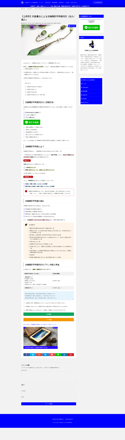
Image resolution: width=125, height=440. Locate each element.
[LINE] (58, 354)
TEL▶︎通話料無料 (98, 2)
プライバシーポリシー (58, 419)
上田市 (30, 23)
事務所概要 (54, 2)
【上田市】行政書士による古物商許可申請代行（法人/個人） (46, 8)
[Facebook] (26, 354)
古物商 (45, 23)
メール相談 (49, 319)
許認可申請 (29, 8)
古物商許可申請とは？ (31, 89)
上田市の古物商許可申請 (36, 23)
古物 (42, 23)
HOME (23, 8)
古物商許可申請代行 (57, 23)
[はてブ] (45, 354)
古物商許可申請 (50, 23)
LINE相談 (67, 2)
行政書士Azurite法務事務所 (31, 2)
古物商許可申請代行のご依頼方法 (33, 86)
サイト (22, 396)
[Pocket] (52, 354)
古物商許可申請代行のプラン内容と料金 (35, 94)
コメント (24, 370)
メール (23, 390)
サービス (41, 2)
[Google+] (39, 354)
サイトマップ (69, 419)
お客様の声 (61, 2)
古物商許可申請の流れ (31, 92)
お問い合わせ (74, 2)
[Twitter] (33, 354)
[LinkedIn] (64, 354)
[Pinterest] (71, 354)
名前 (23, 384)
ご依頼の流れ (48, 2)
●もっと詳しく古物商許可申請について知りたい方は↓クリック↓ (40, 324)
